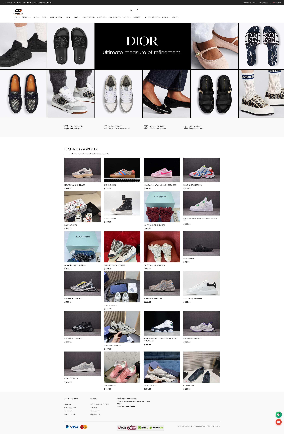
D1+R (76, 17)
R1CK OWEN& (110, 218)
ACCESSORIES (88, 17)
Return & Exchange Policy (99, 404)
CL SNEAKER (188, 385)
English (277, 2)
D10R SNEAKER (110, 305)
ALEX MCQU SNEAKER (192, 298)
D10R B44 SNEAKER (112, 345)
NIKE (44, 17)
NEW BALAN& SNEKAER (74, 185)
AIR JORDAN (114, 17)
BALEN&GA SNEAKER (192, 185)
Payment (93, 407)
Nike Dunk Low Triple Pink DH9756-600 (160, 185)
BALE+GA (101, 17)
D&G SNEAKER (70, 225)
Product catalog (70, 407)
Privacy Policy (95, 411)
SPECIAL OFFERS (152, 17)
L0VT (68, 17)
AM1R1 (165, 17)
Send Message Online (126, 406)
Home (17, 17)
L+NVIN (126, 17)
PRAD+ (35, 17)
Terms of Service (70, 414)
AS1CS (174, 17)
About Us (67, 404)
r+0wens (137, 17)
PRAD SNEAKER (71, 378)
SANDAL (25, 17)
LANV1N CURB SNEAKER (154, 225)
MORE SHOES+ (56, 17)
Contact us (8, 2)
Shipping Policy (95, 414)
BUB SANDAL (189, 258)
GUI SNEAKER (110, 185)
